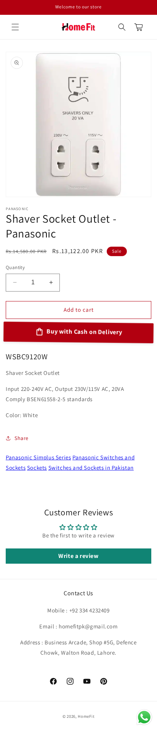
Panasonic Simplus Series (38, 457)
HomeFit (86, 716)
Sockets (37, 467)
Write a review (78, 556)
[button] (15, 27)
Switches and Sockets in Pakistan (91, 467)
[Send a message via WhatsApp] (144, 717)
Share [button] (21, 438)
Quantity (15, 267)
